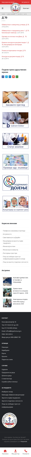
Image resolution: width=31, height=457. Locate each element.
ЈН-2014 (3, 20)
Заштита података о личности (12, 401)
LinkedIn (10, 76)
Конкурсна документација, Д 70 (13, 56)
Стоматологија (7, 379)
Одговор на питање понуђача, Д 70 (14, 36)
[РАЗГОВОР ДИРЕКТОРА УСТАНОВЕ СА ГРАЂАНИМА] (7, 281)
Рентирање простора (10, 253)
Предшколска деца (8, 372)
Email (13, 76)
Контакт (26, 8)
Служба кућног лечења (9, 382)
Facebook (3, 76)
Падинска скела (7, 359)
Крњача (4, 356)
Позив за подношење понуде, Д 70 (14, 50)
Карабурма (5, 350)
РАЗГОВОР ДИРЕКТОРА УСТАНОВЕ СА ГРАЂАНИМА (20, 280)
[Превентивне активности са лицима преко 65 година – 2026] (7, 292)
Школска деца (6, 376)
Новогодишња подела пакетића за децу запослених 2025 (20, 301)
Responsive (24, 441)
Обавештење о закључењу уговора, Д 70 (15, 25)
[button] (3, 8)
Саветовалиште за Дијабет (11, 237)
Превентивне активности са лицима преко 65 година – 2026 (20, 291)
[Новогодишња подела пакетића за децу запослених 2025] (7, 303)
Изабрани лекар (7, 392)
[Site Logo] (15, 8)
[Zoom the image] (9, 413)
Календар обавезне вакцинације (13, 395)
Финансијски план (9, 246)
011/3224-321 (9, 325)
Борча (4, 353)
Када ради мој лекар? (8, 2)
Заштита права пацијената (11, 398)
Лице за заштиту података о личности (15, 262)
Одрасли (5, 369)
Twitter (6, 76)
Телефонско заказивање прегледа (14, 231)
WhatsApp (17, 76)
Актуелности (25, 2)
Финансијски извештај (10, 250)
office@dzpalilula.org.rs (13, 331)
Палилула (5, 347)
